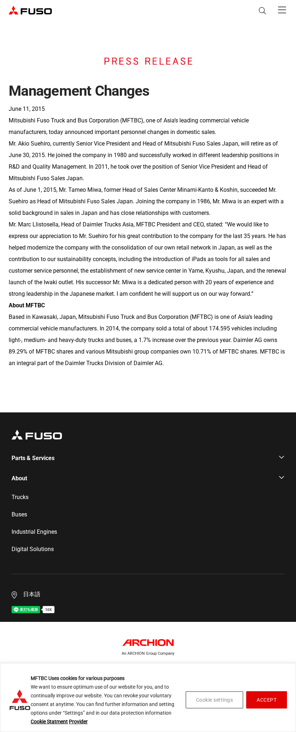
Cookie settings (214, 700)
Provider (78, 721)
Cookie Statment (49, 721)
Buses (19, 514)
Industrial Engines (34, 532)
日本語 (31, 594)
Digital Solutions (33, 549)
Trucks (20, 497)
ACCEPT (267, 700)
